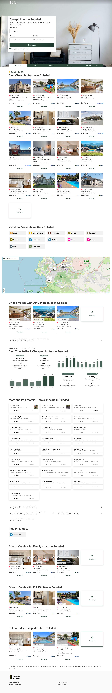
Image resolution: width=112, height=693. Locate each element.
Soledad (73, 233)
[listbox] (20, 86)
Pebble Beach (36, 246)
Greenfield (16, 239)
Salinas (73, 239)
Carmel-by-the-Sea (37, 233)
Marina (15, 246)
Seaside (92, 239)
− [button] (3, 291)
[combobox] (31, 31)
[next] (29, 86)
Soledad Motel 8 (17, 534)
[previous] (10, 86)
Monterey (54, 239)
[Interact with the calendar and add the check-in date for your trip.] (12, 40)
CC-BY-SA (107, 292)
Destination (13, 27)
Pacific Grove (36, 239)
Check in (12, 36)
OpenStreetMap (97, 292)
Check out (36, 36)
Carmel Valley (55, 233)
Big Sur (15, 233)
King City (92, 233)
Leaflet (86, 292)
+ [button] (3, 289)
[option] (20, 86)
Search (33, 45)
